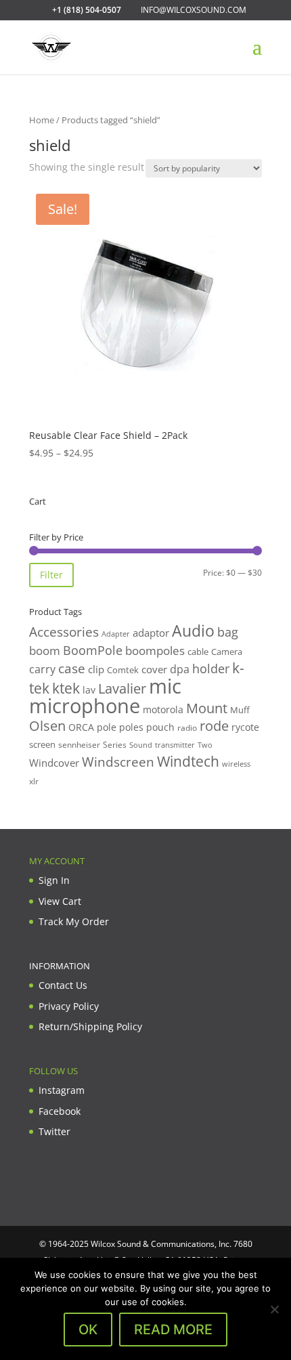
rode (214, 726)
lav (89, 689)
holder (210, 668)
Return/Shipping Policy (90, 1026)
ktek (66, 688)
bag (227, 632)
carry (42, 669)
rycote (245, 727)
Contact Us (63, 985)
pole (106, 727)
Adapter (116, 634)
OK (88, 1329)
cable (197, 651)
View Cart (60, 901)
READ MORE (173, 1329)
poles (131, 727)
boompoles (155, 650)
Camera (226, 651)
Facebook (60, 1111)
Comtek (123, 670)
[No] (274, 1309)
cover (154, 669)
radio (187, 728)
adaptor (151, 632)
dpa (179, 669)
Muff (240, 710)
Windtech (188, 761)
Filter (51, 574)
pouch (160, 727)
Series (115, 744)
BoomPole (92, 649)
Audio (193, 630)
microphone (84, 705)
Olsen (47, 725)
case (71, 668)
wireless (236, 764)
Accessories (64, 631)
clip (96, 669)
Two (205, 745)
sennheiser (79, 744)
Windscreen (118, 762)
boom (44, 650)
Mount (206, 707)
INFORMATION (59, 966)
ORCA (81, 727)
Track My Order (74, 921)
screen (42, 744)
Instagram (62, 1090)
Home (41, 120)
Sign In (54, 880)
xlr (34, 780)
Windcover (54, 762)
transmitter (175, 745)
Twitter (54, 1131)
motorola (163, 709)
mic (165, 686)
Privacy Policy (69, 1006)
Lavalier (122, 688)
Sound (140, 745)
